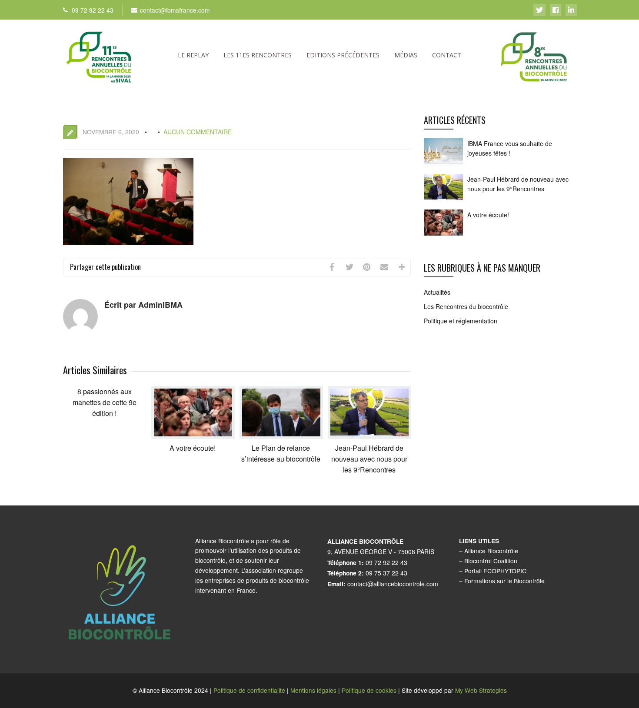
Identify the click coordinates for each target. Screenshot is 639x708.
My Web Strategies (481, 690)
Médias (405, 55)
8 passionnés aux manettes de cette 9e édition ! (104, 402)
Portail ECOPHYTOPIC (495, 570)
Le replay (193, 55)
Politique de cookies (369, 690)
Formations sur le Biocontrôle (504, 580)
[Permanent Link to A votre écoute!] (193, 436)
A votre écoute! (193, 448)
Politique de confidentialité (249, 690)
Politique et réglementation (460, 320)
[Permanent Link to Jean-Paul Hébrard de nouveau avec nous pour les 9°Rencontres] (369, 436)
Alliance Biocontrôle (491, 550)
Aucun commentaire (197, 131)
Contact (446, 55)
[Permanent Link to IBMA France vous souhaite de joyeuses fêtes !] (443, 163)
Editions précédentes (342, 55)
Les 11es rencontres (257, 55)
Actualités (437, 292)
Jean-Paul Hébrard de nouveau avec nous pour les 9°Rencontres (369, 459)
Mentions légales (313, 690)
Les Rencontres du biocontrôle (466, 306)
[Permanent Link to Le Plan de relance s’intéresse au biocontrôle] (281, 436)
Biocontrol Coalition (490, 560)
